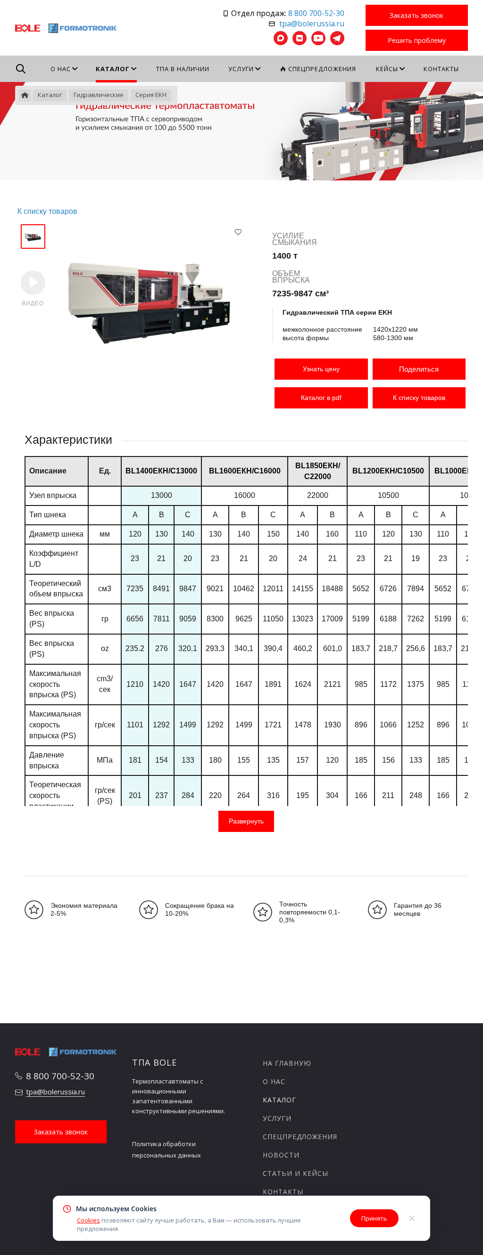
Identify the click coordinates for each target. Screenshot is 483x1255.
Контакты (283, 1191)
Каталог (279, 1099)
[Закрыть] (411, 1218)
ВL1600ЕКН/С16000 (245, 471)
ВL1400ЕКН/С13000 (161, 471)
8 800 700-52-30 (316, 13)
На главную (287, 1063)
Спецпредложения (300, 1136)
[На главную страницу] (66, 27)
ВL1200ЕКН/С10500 (388, 471)
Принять (374, 1218)
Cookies (88, 1220)
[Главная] (25, 95)
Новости (281, 1154)
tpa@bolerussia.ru (311, 23)
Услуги (277, 1118)
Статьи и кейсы (295, 1173)
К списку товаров (419, 397)
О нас (274, 1081)
